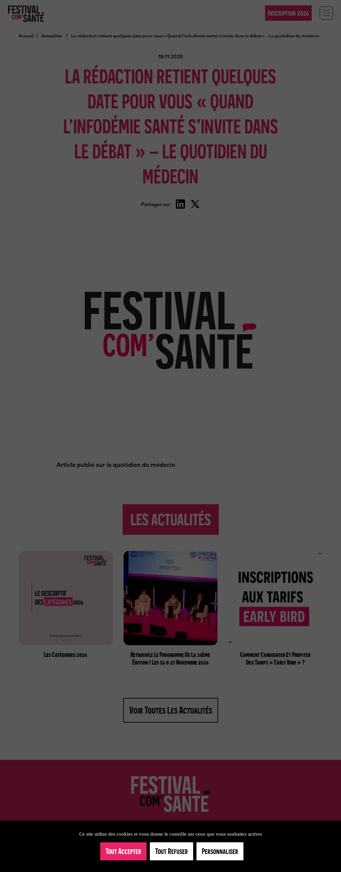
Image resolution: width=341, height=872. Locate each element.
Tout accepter (123, 851)
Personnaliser (220, 851)
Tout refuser (171, 851)
